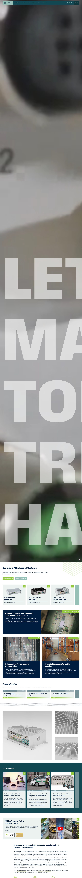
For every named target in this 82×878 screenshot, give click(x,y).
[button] (18, 3)
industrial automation (21, 870)
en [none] (75, 2)
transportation (48, 870)
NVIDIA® (26, 826)
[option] (78, 3)
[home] (8, 3)
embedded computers (11, 572)
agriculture (40, 870)
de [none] (77, 2)
